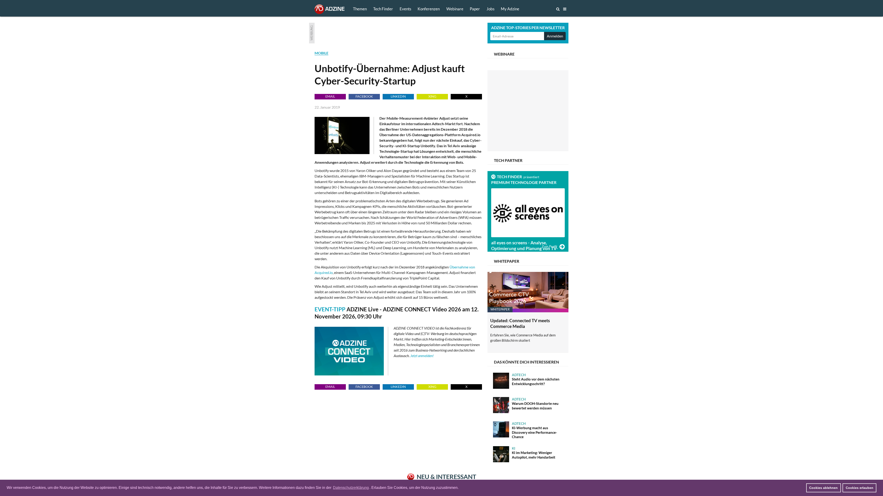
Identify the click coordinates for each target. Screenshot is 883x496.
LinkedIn (398, 96)
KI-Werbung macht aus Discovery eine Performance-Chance (534, 430)
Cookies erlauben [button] (859, 488)
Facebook (364, 96)
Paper (475, 8)
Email (330, 96)
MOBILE (321, 53)
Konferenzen (429, 8)
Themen (360, 8)
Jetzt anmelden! (422, 355)
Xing (432, 96)
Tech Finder (383, 8)
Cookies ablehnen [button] (823, 488)
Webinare (454, 8)
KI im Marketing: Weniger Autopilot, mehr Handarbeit (533, 452)
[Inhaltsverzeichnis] (564, 9)
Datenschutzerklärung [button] (351, 488)
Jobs (490, 8)
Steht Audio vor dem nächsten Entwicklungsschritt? (535, 379)
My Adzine (510, 8)
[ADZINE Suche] (542, 9)
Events (405, 8)
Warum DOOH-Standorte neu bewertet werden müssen (535, 403)
